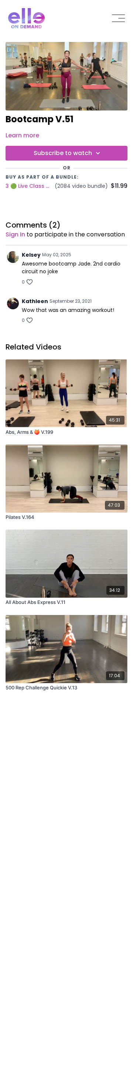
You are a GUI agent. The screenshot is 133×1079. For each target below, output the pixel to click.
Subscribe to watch (63, 153)
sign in (15, 234)
